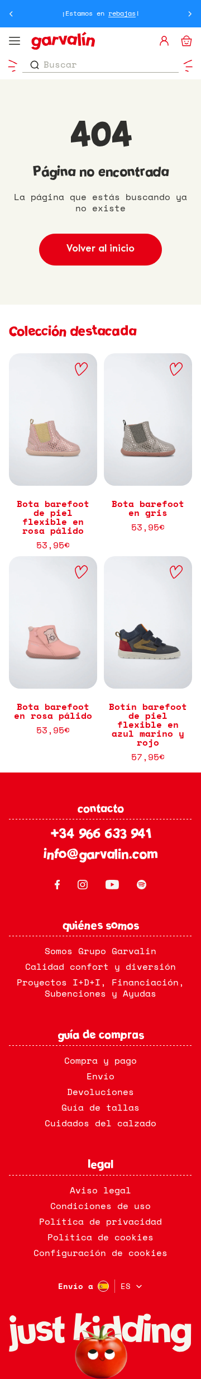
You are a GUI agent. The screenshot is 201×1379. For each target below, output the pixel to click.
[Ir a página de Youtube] (112, 884)
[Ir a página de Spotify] (141, 884)
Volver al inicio (100, 249)
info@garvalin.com (101, 855)
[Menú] (14, 41)
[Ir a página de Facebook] (57, 884)
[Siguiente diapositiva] (190, 13)
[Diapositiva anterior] (11, 13)
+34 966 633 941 (100, 835)
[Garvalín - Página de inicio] (90, 40)
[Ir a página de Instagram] (83, 884)
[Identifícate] (164, 41)
